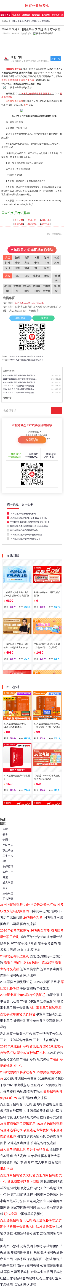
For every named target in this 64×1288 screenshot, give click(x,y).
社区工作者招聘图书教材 (17, 1278)
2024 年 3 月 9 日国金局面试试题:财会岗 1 (26, 360)
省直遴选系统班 (11, 1130)
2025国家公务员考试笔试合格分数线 (26, 534)
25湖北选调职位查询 (14, 956)
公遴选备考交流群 (43, 1143)
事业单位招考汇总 (49, 1014)
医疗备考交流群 (51, 1117)
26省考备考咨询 (28, 950)
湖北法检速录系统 (42, 1227)
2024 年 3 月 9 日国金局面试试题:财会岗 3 (20, 393)
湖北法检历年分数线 (14, 1227)
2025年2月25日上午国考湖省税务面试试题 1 (20, 379)
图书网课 (7, 898)
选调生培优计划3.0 (17, 962)
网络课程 (29, 975)
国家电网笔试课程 (20, 1194)
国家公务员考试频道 (11, 80)
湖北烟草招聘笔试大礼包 (17, 1175)
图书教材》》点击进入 (48, 41)
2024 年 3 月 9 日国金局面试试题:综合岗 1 (20, 389)
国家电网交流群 (34, 1201)
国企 (5, 887)
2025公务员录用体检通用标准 (23, 514)
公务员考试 (26, 33)
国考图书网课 (9, 924)
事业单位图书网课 (13, 1020)
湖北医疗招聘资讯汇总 (16, 1104)
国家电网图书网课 (23, 1207)
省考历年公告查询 (33, 937)
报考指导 (36, 15)
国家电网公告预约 (46, 1194)
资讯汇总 (32, 220)
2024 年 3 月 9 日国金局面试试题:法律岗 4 (26, 356)
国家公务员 (5, 15)
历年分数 (18, 220)
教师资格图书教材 (46, 1252)
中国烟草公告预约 (30, 1214)
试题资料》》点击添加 (15, 48)
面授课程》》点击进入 (15, 41)
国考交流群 (28, 924)
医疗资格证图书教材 (37, 1259)
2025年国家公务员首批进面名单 (24, 530)
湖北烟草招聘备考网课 (23, 1181)
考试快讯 (26, 15)
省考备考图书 (47, 943)
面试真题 (45, 21)
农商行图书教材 (28, 1265)
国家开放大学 (50, 1156)
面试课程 (32, 223)
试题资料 (35, 21)
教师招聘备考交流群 (32, 1098)
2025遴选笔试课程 (49, 1124)
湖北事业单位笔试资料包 (17, 1014)
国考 (5, 828)
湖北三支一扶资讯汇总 (16, 1033)
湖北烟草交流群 (21, 1188)
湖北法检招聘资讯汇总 (16, 1220)
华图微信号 (14, 455)
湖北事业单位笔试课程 (46, 1008)
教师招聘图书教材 (20, 1252)
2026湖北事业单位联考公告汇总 (23, 995)
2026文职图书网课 (47, 982)
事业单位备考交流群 (40, 1020)
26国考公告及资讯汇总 (40, 904)
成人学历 (7, 882)
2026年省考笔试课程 (15, 930)
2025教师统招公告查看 (20, 1078)
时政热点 (56, 15)
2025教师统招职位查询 (23, 1085)
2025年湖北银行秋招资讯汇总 (21, 1046)
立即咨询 (32, 440)
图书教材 (12, 687)
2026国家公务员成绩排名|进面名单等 (36, 93)
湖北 (14, 21)
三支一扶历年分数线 (47, 1033)
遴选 (5, 877)
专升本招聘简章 (37, 1149)
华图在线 (50, 455)
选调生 (6, 839)
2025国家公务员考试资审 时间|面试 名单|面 (29, 526)
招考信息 (16, 15)
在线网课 (12, 555)
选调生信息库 (29, 969)
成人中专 (41, 1162)
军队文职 (7, 844)
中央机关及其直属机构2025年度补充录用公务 (30, 522)
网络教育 (6, 1162)
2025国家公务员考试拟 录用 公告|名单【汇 (28, 518)
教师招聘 (7, 866)
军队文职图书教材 (17, 1272)
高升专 (18, 1162)
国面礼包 (18, 223)
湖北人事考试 (27, 80)
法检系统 (7, 893)
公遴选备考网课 (18, 1143)
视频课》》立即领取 (48, 48)
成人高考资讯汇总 (13, 1149)
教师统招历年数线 (29, 1091)
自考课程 (33, 1156)
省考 (5, 834)
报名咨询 (6, 1169)
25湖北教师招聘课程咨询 (18, 1072)
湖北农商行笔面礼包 (31, 1053)
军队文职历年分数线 (34, 988)
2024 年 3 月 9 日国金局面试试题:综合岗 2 (20, 386)
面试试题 (45, 223)
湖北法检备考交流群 (47, 1220)
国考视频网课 (53, 917)
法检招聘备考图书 (26, 1233)
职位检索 (10, 1214)
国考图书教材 (9, 1246)
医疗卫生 (7, 871)
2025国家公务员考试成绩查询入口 (25, 539)
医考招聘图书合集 (45, 1104)
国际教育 (54, 1162)
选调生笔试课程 (43, 962)
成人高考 (20, 1156)
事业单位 (7, 850)
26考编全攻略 (33, 917)
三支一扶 (7, 855)
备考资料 (46, 15)
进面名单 (45, 220)
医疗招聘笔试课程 (26, 1117)
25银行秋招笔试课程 (34, 1059)
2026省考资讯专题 (23, 943)
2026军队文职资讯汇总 (16, 982)
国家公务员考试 (37, 6)
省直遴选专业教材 (36, 1130)
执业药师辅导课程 (36, 1111)
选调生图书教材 (11, 975)
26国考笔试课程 (11, 904)
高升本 (29, 1162)
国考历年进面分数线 (44, 911)
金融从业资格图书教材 (47, 1272)
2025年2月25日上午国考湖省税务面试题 (19, 382)
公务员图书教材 (31, 1246)
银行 (5, 861)
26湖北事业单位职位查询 (38, 1001)
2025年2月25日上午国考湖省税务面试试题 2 (20, 375)
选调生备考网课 (51, 969)
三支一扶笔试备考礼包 (16, 1040)
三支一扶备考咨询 (45, 1040)
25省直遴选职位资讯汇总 (18, 1124)
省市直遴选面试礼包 (31, 1136)
